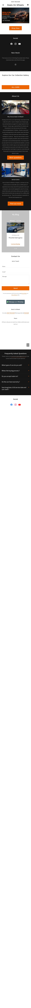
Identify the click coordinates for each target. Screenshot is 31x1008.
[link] (15, 5)
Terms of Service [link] (14, 294)
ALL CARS (15, 87)
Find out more (15, 204)
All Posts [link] (12, 220)
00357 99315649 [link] (15, 2)
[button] (4, 4)
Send (16, 288)
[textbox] (15, 266)
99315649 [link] (26, 313)
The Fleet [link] (18, 220)
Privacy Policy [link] (24, 293)
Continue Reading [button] (15, 244)
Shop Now (15, 28)
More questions (15, 157)
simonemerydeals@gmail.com (18, 356)
